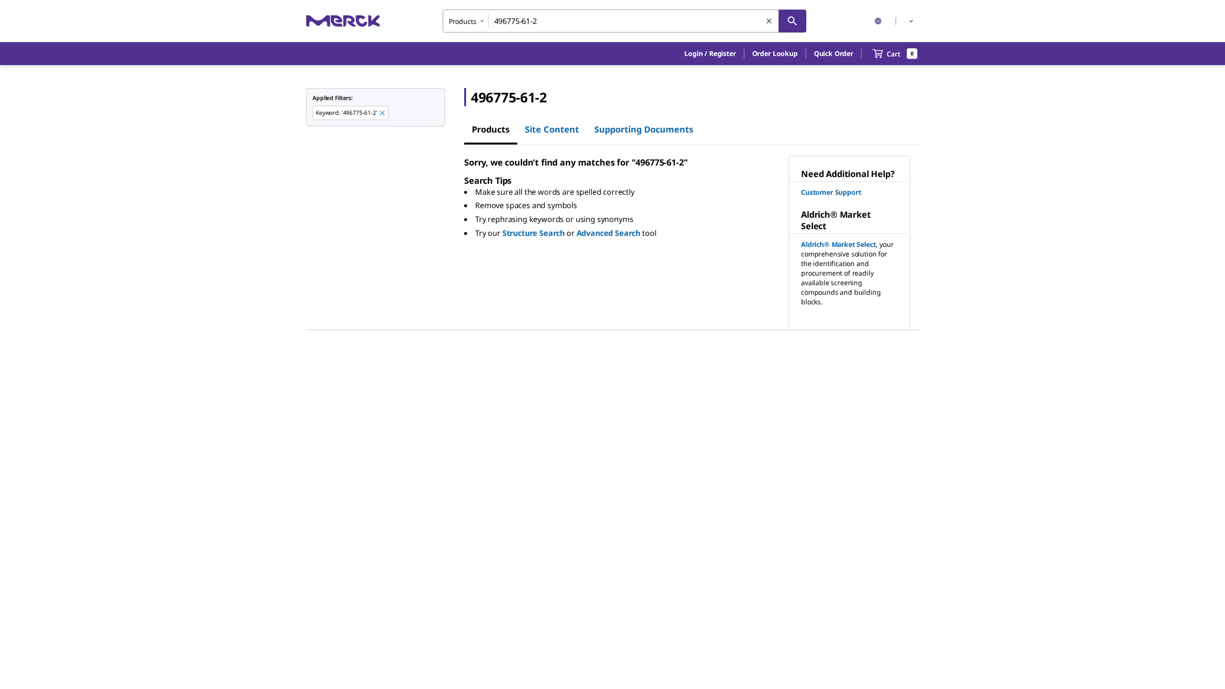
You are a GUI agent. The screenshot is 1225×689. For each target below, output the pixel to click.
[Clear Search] (769, 21)
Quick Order (833, 53)
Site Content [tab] (552, 129)
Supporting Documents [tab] (643, 129)
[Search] (792, 21)
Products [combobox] (463, 21)
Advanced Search (609, 233)
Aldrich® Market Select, (839, 244)
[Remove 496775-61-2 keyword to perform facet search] (383, 113)
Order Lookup (775, 53)
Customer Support (831, 192)
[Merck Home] (343, 20)
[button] (709, 53)
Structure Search (533, 233)
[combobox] (624, 21)
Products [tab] (491, 129)
